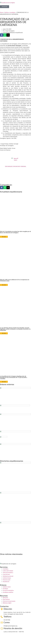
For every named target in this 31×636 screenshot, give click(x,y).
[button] (1, 35)
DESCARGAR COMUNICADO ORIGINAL (15, 166)
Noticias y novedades (9, 12)
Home (1, 12)
